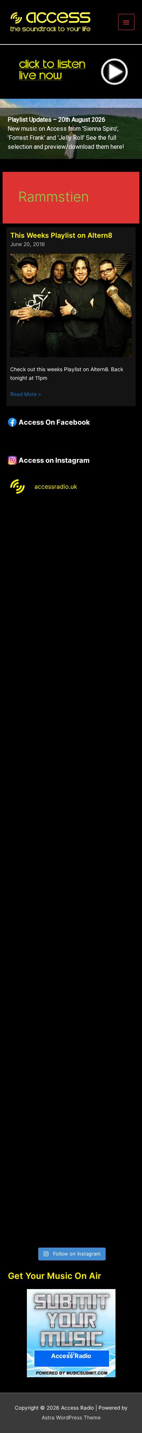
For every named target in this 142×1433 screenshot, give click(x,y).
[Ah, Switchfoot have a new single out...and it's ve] (71, 836)
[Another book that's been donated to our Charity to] (71, 910)
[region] (71, 129)
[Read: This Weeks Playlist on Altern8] (70, 305)
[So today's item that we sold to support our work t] (71, 984)
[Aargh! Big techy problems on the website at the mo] (71, 614)
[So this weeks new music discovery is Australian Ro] (71, 1058)
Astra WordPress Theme (71, 1418)
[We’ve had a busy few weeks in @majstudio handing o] (71, 540)
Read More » (25, 395)
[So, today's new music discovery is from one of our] (71, 762)
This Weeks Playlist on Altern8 (61, 235)
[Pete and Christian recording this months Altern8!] (71, 688)
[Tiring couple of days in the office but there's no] (71, 1206)
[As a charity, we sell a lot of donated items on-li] (71, 1132)
